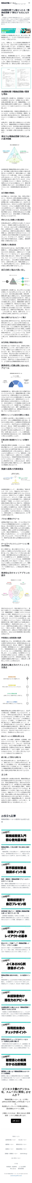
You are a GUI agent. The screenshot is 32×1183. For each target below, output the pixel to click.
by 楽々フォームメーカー (20, 3)
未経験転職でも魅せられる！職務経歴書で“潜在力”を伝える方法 (15, 1008)
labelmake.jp (23, 1153)
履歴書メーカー (9, 1144)
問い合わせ (13, 1168)
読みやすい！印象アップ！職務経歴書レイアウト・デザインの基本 (15, 944)
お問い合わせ (16, 1121)
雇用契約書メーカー (10, 1140)
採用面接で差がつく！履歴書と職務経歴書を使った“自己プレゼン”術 (15, 912)
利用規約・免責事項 (11, 1166)
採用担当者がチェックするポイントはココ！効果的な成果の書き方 (14, 1040)
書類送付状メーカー (21, 1144)
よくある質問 (22, 1166)
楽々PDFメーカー (16, 1158)
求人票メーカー (22, 1140)
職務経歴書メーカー (8, 3)
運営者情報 (21, 1168)
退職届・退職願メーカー (11, 1153)
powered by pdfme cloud (16, 1175)
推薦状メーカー (9, 1149)
